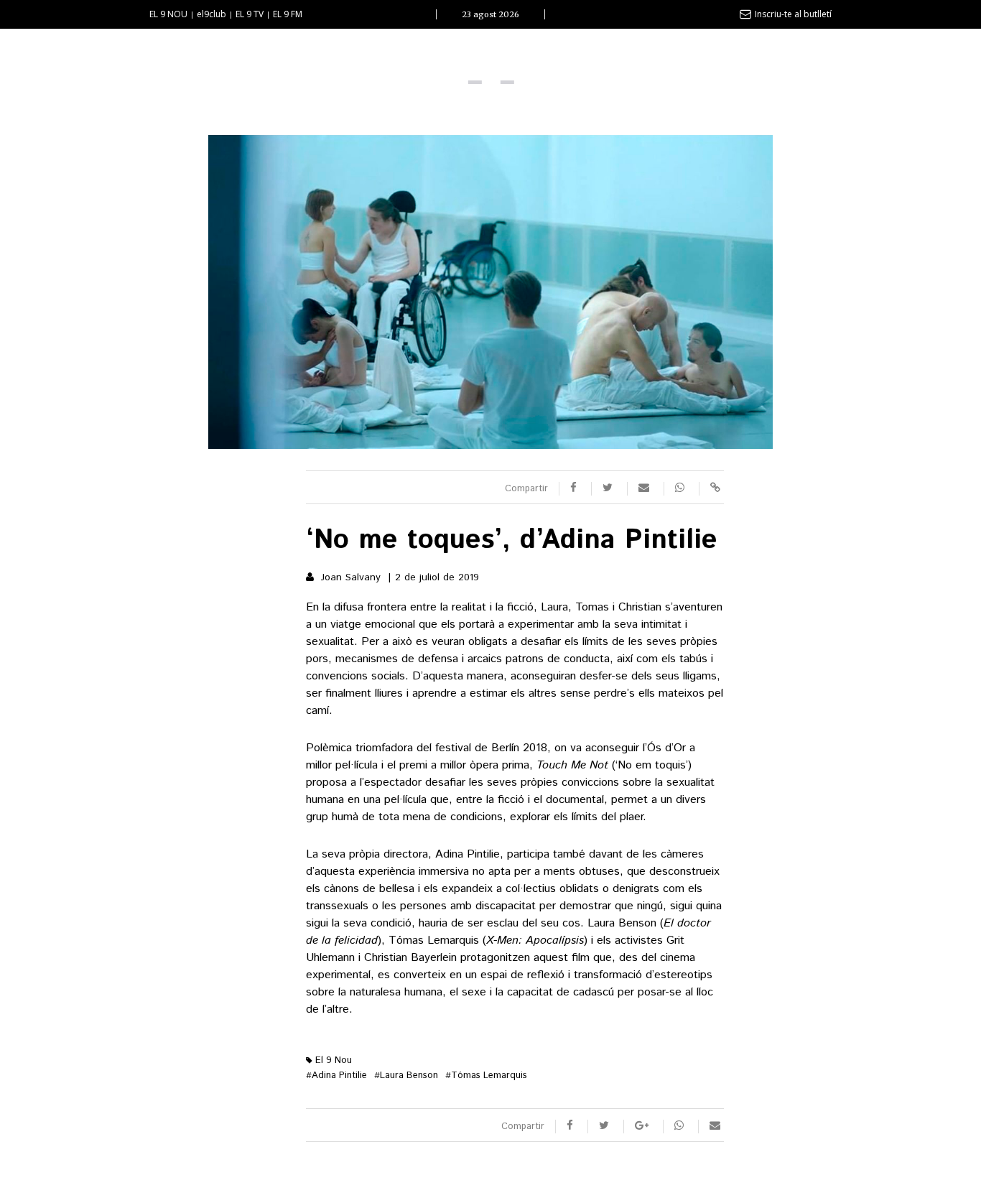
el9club (211, 14)
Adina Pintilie (336, 1075)
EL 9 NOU (168, 14)
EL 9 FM (287, 14)
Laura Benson (406, 1075)
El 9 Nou (332, 1060)
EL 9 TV (250, 14)
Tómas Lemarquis (486, 1075)
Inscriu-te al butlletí (793, 14)
